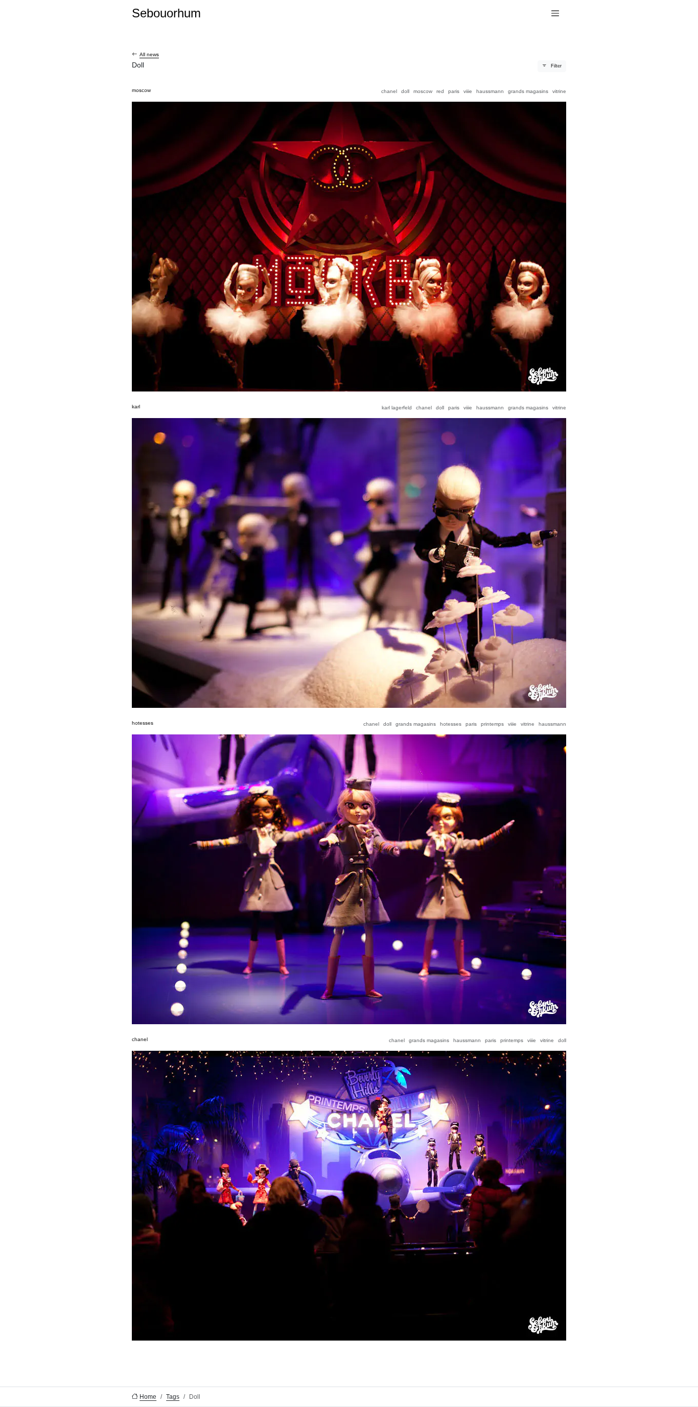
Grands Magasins (528, 91)
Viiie (467, 91)
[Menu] (555, 13)
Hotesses (450, 724)
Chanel (389, 91)
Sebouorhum (166, 13)
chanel (140, 1039)
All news (149, 54)
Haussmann (490, 91)
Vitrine (559, 91)
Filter (556, 65)
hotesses (142, 723)
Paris (453, 91)
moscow (141, 90)
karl (136, 406)
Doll (405, 91)
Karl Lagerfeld (397, 407)
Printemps (492, 724)
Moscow (422, 91)
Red (440, 91)
